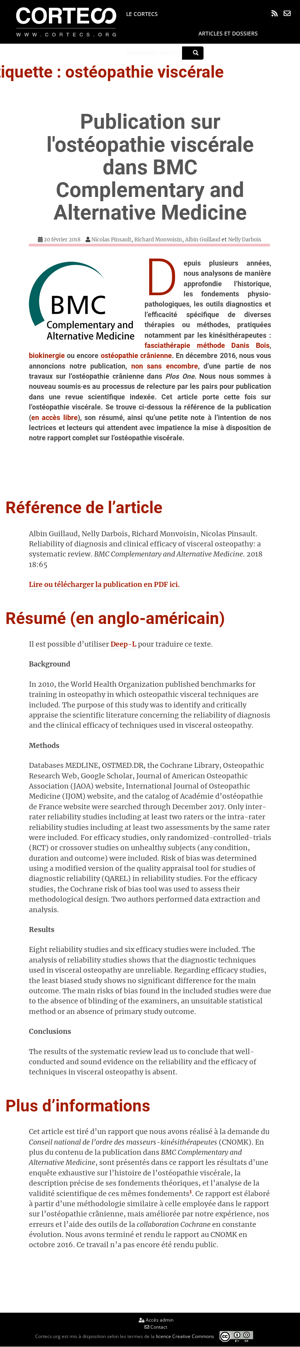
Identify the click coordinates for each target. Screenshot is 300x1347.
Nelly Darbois (244, 239)
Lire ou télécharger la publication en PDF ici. (104, 584)
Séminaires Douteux (155, 53)
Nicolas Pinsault (111, 239)
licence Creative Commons (185, 1336)
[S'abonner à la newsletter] (287, 13)
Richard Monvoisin (158, 239)
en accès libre (54, 418)
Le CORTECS (142, 14)
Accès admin (159, 1320)
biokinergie (47, 356)
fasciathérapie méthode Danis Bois (207, 345)
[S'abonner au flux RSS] (274, 13)
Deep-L (123, 644)
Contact (158, 1327)
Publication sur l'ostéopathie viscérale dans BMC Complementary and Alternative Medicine (150, 167)
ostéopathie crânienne (136, 356)
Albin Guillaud (202, 239)
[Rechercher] (196, 53)
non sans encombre (164, 366)
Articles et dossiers (228, 33)
